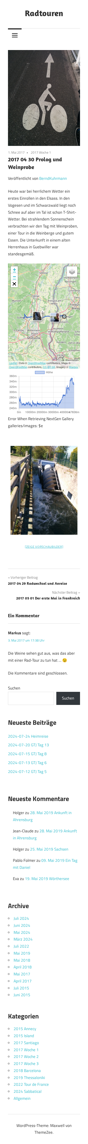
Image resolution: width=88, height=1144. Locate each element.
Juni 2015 (22, 995)
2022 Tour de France (31, 1084)
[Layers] (72, 271)
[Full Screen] (14, 283)
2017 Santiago (26, 1043)
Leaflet (13, 363)
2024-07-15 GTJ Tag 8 (27, 754)
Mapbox (73, 367)
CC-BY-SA (49, 367)
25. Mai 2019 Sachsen (49, 849)
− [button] (14, 277)
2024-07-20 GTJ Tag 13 (28, 745)
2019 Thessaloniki (29, 1078)
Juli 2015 (21, 988)
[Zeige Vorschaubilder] (44, 546)
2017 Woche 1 (41, 152)
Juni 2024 (22, 925)
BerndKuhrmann (53, 178)
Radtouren (44, 13)
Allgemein (22, 1098)
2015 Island (24, 1036)
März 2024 (23, 939)
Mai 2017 (22, 974)
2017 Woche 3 (26, 1064)
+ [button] (14, 270)
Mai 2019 (22, 953)
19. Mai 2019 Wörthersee (47, 879)
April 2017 (23, 981)
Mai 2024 (22, 932)
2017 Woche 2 (26, 1057)
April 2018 (23, 967)
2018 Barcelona (27, 1071)
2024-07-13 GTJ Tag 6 (27, 763)
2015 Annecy (25, 1029)
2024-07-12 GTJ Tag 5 (27, 772)
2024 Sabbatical (28, 1091)
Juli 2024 (21, 918)
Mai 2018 (22, 960)
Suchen (14, 688)
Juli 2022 (21, 946)
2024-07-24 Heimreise (28, 736)
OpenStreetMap (37, 363)
